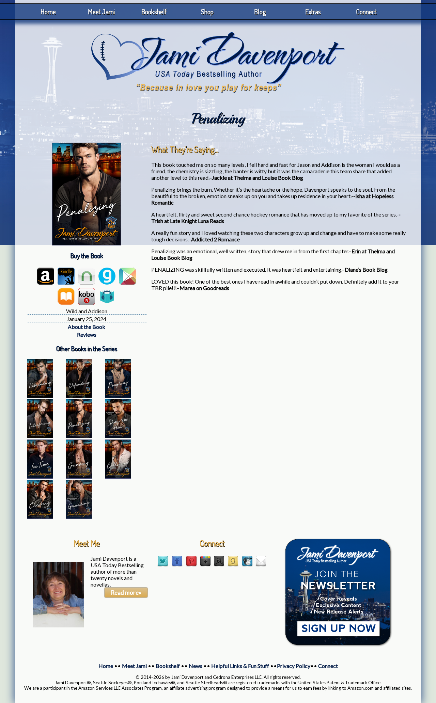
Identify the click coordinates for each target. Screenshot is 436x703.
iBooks (66, 296)
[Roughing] (118, 396)
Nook (86, 276)
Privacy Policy (293, 665)
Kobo (86, 296)
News (195, 665)
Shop (207, 11)
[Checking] (40, 516)
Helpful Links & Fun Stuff (240, 665)
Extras (313, 11)
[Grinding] (79, 476)
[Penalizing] (79, 436)
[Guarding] (79, 516)
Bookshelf (154, 11)
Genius (106, 276)
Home (48, 11)
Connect (366, 11)
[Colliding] (118, 476)
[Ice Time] (40, 476)
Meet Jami (101, 11)
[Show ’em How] (118, 436)
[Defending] (79, 396)
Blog (260, 11)
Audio (106, 296)
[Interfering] (40, 436)
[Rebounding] (40, 396)
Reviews (86, 334)
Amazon (45, 276)
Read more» (126, 592)
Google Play (127, 276)
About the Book (86, 326)
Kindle (66, 276)
